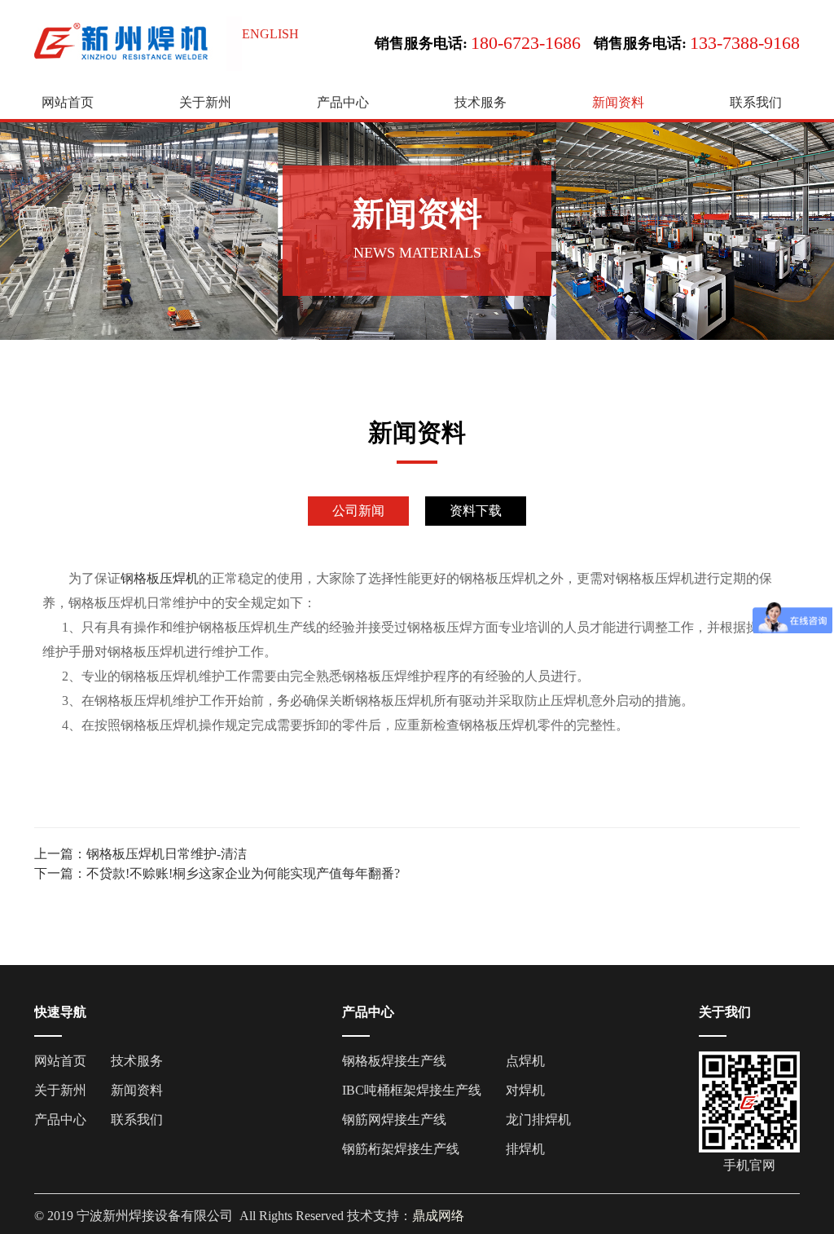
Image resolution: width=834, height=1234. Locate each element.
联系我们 (756, 102)
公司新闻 (358, 511)
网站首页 (68, 102)
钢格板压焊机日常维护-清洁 (166, 854)
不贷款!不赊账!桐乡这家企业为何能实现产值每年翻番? (243, 873)
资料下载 (476, 511)
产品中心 (343, 102)
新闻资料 (618, 102)
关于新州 (205, 102)
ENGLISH (270, 34)
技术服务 (480, 102)
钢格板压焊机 (160, 578)
